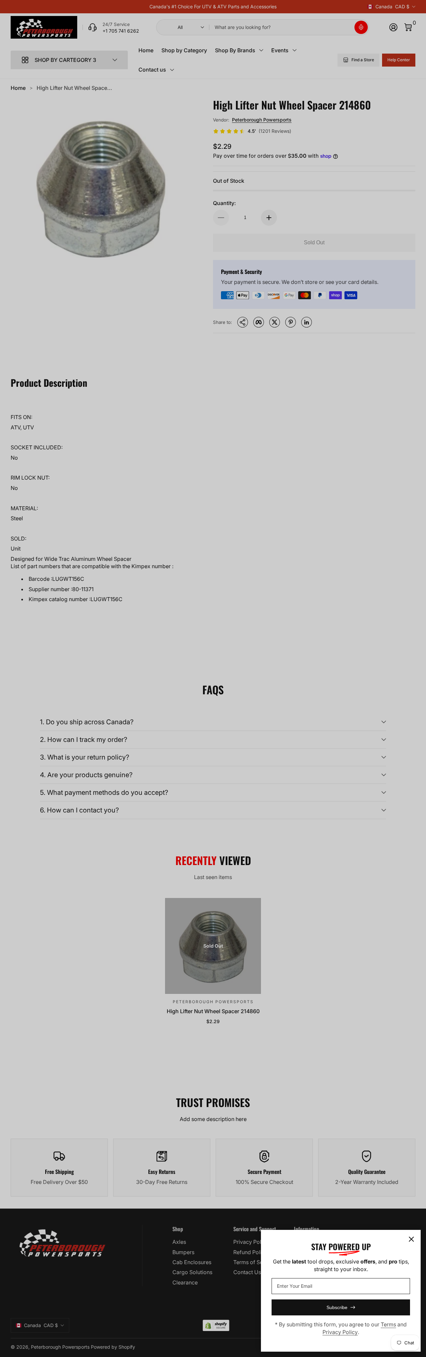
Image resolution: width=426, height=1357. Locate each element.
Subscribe (336, 1307)
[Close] (411, 1239)
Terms (388, 1324)
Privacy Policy (340, 1332)
